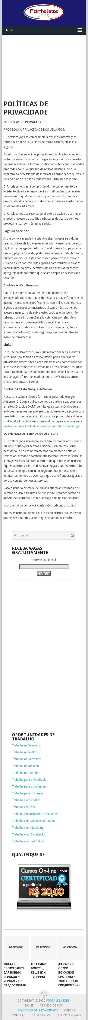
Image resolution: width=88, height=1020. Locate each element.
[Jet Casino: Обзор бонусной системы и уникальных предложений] (71, 948)
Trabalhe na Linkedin (25, 772)
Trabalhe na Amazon (25, 766)
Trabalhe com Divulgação (28, 834)
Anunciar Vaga (69, 1015)
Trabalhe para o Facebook (29, 779)
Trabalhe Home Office (26, 800)
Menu (10, 30)
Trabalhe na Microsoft (26, 759)
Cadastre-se (41, 1015)
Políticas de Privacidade (38, 1010)
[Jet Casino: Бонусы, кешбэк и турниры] (44, 948)
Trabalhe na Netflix (24, 752)
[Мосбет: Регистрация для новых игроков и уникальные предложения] (16, 948)
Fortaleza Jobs (58, 1000)
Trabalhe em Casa (23, 807)
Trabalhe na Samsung (26, 745)
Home (29, 1005)
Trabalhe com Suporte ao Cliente (33, 820)
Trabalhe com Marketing (28, 827)
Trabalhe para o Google (27, 793)
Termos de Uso (51, 1005)
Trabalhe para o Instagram (29, 786)
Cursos (69, 1010)
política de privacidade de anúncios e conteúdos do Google (41, 426)
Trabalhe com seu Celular (28, 841)
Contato (19, 1015)
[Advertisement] (44, 65)
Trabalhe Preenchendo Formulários (34, 814)
